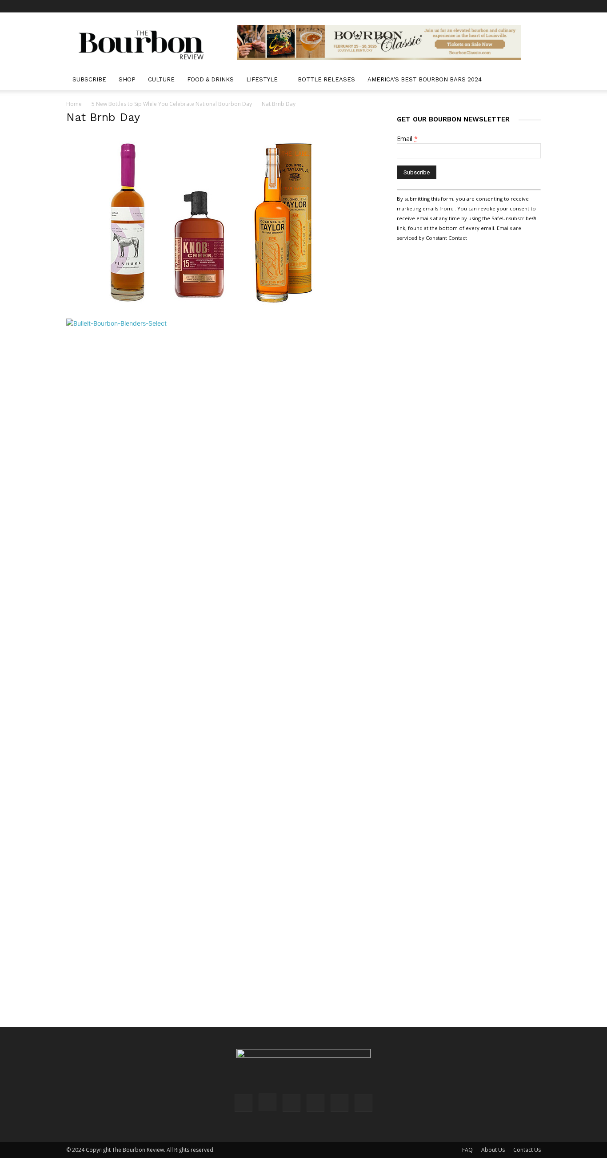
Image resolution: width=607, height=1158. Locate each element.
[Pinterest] (490, 6)
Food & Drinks (210, 79)
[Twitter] (519, 6)
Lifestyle (262, 79)
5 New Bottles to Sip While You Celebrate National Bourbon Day (172, 104)
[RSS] (504, 6)
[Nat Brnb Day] (210, 309)
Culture (161, 79)
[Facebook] (460, 6)
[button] (530, 80)
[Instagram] (475, 6)
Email (407, 138)
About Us (493, 1150)
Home (74, 104)
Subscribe (89, 79)
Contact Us (527, 1150)
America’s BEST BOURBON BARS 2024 (424, 79)
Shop (127, 79)
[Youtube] (534, 6)
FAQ (467, 1150)
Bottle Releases (326, 79)
